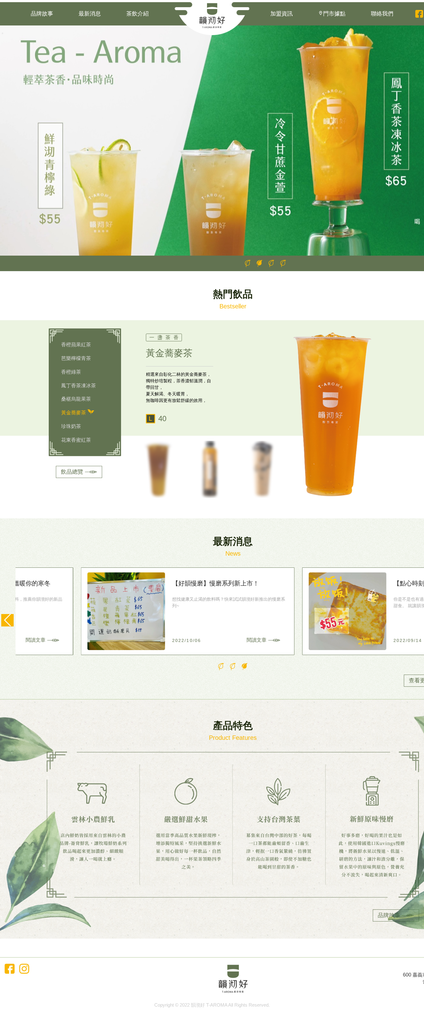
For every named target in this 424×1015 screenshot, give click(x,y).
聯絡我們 (382, 14)
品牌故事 (42, 14)
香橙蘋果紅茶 (76, 344)
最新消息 (90, 14)
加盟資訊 (281, 14)
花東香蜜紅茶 (76, 440)
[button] (247, 263)
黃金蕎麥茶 (73, 412)
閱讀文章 (191, 640)
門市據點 (334, 14)
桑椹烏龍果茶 (76, 399)
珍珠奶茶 (71, 426)
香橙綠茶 (71, 371)
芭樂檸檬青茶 (76, 358)
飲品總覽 (72, 472)
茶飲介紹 (137, 14)
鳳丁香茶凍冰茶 (78, 385)
